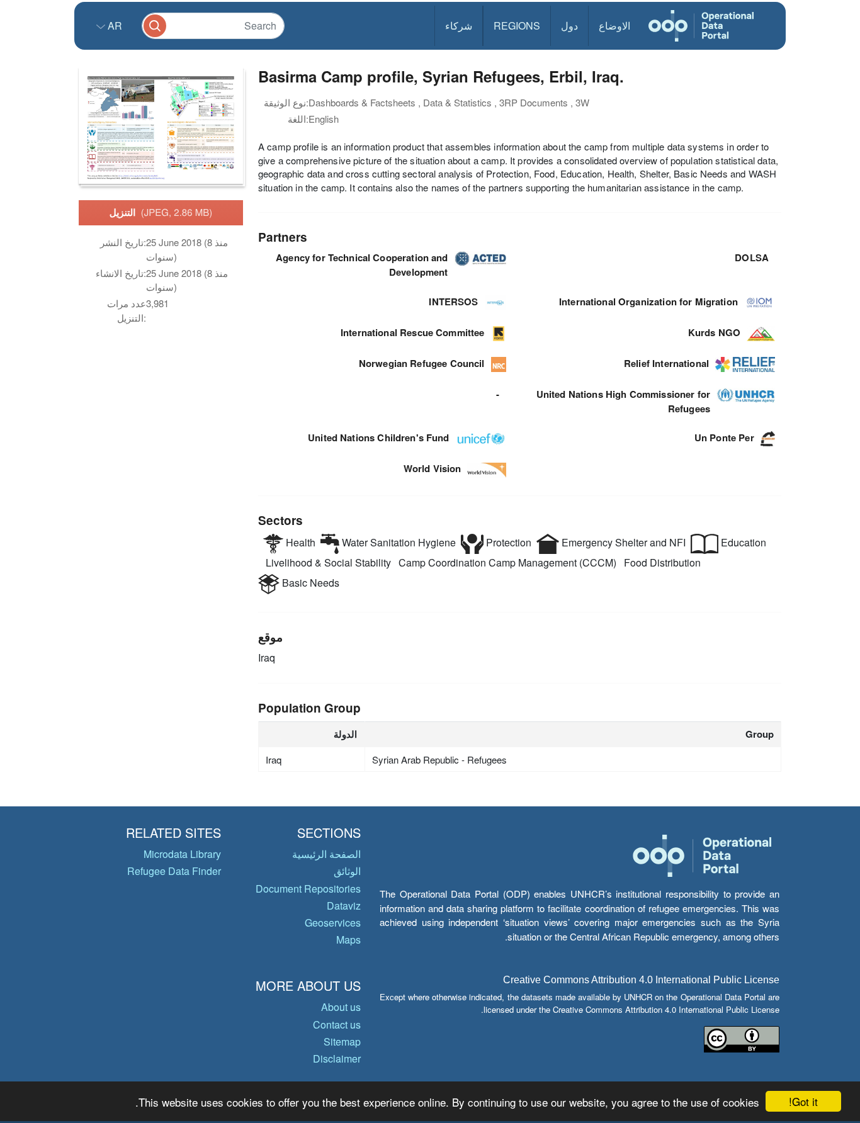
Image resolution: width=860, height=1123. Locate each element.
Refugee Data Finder (174, 871)
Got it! (803, 1101)
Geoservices (333, 922)
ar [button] (113, 25)
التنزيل (161, 212)
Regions (517, 25)
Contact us (337, 1024)
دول (569, 25)
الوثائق (347, 871)
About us (341, 1007)
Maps (348, 939)
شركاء (458, 25)
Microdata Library (182, 854)
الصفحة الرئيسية (326, 854)
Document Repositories (308, 888)
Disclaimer (337, 1058)
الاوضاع (614, 25)
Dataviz (344, 905)
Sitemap (342, 1041)
